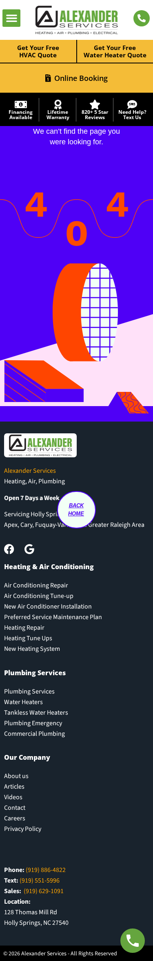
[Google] (29, 549)
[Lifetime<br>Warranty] (58, 104)
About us (16, 776)
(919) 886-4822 (46, 869)
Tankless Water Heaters (36, 712)
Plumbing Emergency (33, 723)
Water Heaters (23, 702)
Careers (14, 818)
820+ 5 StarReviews (95, 115)
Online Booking (81, 78)
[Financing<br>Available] (21, 104)
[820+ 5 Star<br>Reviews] (95, 104)
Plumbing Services (29, 691)
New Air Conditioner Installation (48, 606)
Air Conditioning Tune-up (38, 595)
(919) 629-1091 (44, 891)
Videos (13, 797)
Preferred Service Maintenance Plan (53, 617)
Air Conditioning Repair (36, 585)
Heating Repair (24, 627)
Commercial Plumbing (34, 733)
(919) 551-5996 (40, 880)
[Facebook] (9, 549)
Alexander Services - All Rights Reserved (69, 954)
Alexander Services (30, 470)
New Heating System (32, 648)
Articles (14, 786)
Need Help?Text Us (132, 115)
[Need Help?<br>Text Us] (132, 104)
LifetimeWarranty (58, 115)
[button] (11, 18)
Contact (14, 807)
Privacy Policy (22, 828)
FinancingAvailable (21, 115)
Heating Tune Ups (28, 638)
